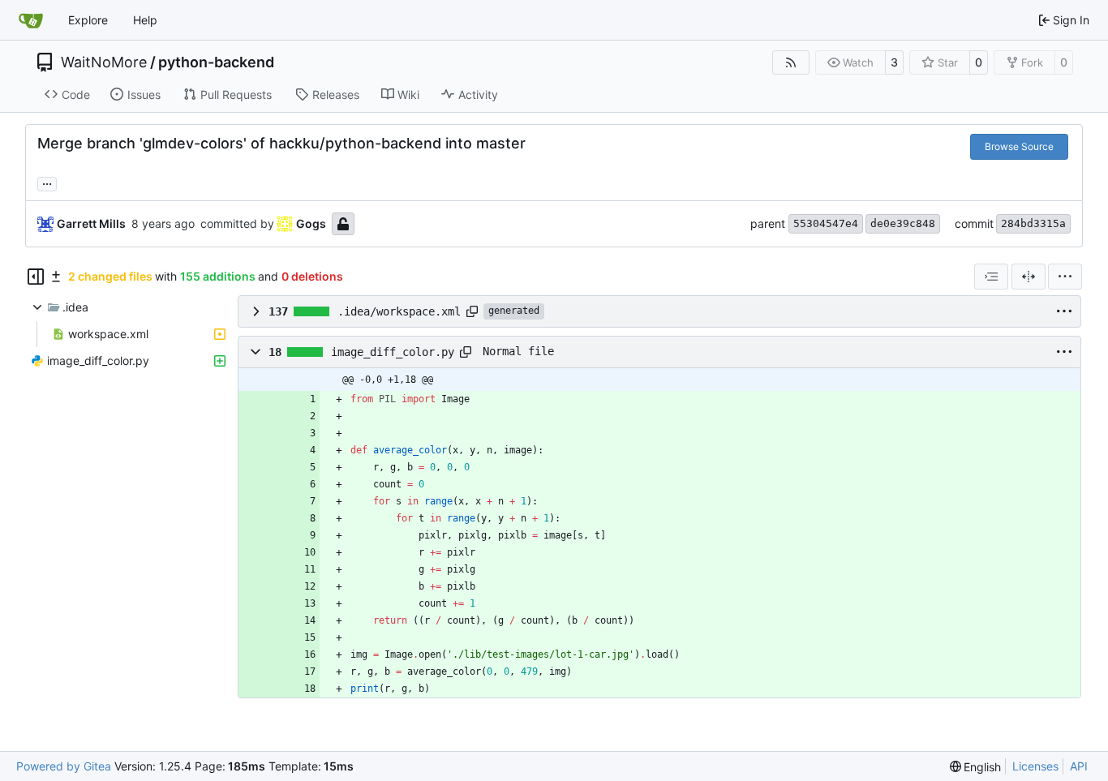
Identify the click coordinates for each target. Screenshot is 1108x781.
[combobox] (991, 277)
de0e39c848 (902, 223)
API (1079, 766)
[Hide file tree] (36, 276)
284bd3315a (1033, 223)
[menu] (1065, 277)
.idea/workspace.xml (399, 311)
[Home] (31, 20)
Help (145, 20)
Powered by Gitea (63, 766)
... (47, 182)
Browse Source (1019, 146)
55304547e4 (825, 223)
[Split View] (1028, 277)
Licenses (1035, 766)
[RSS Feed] (791, 62)
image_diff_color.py (392, 351)
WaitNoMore (104, 62)
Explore (88, 20)
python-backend (216, 62)
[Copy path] (472, 311)
